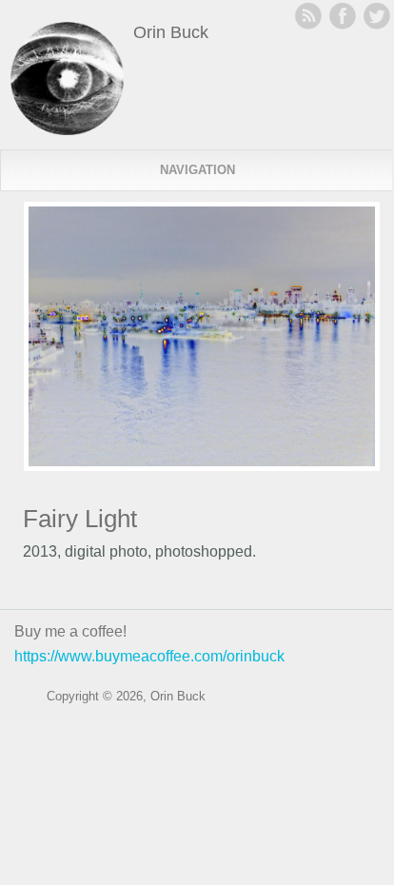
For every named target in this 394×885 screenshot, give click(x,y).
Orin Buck (170, 32)
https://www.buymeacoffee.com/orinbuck (149, 656)
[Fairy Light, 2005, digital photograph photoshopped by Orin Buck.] (202, 467)
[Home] (67, 130)
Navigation (197, 170)
